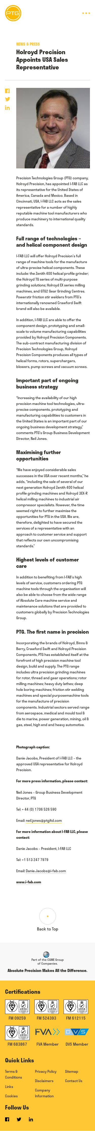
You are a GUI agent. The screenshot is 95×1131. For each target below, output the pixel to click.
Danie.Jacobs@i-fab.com (46, 870)
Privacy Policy (45, 1071)
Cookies (11, 1096)
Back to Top (47, 929)
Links (9, 1086)
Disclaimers (44, 1080)
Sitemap (71, 1071)
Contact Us (73, 1080)
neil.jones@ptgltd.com (44, 820)
